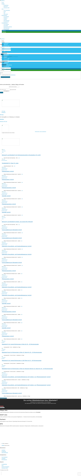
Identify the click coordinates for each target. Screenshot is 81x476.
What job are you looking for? (4, 86)
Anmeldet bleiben (5, 52)
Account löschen (6, 21)
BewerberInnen (4, 15)
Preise (5, 11)
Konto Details (6, 25)
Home (3, 2)
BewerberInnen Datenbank (8, 26)
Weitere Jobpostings (3, 398)
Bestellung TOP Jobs (3, 121)
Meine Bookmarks (6, 20)
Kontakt (3, 42)
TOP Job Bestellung (7, 10)
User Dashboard (6, 16)
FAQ (4, 12)
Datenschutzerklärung (5, 466)
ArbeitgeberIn (4, 64)
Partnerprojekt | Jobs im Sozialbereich (40, 131)
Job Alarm (5, 19)
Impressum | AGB (6, 7)
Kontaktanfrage (6, 5)
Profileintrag (5, 17)
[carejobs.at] (2, 0)
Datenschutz (6, 6)
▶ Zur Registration (15, 56)
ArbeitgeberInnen (5, 61)
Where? (1, 88)
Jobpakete (3, 458)
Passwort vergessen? (4, 58)
